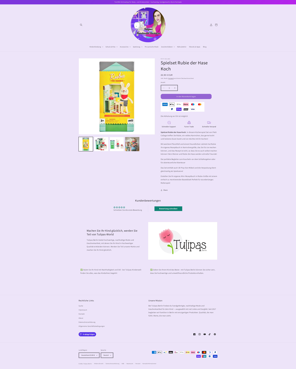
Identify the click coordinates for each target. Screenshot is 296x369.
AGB (123, 363)
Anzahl (163, 82)
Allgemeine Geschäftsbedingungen (92, 326)
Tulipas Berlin (87, 363)
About (81, 318)
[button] (81, 24)
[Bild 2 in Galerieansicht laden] (101, 144)
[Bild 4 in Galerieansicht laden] (132, 144)
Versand (171, 78)
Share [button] (165, 190)
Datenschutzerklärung (87, 322)
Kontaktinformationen (149, 363)
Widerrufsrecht (98, 363)
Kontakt (82, 314)
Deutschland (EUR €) (88, 355)
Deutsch (106, 355)
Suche (81, 306)
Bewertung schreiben (168, 208)
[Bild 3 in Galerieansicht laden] (117, 144)
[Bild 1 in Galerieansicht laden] (86, 144)
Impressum (83, 310)
